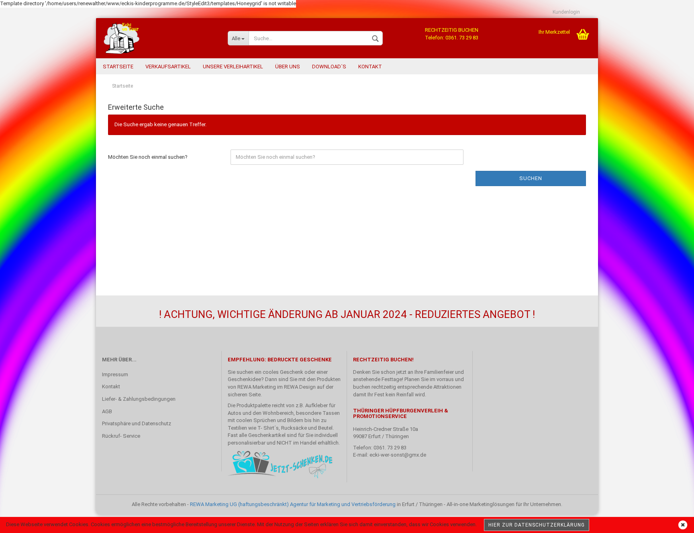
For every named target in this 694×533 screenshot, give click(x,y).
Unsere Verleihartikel (233, 67)
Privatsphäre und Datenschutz (136, 423)
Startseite (118, 67)
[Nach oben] (672, 521)
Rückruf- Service (121, 436)
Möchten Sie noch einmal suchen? (148, 157)
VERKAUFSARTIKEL (168, 67)
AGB (107, 411)
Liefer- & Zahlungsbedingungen (139, 399)
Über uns (287, 67)
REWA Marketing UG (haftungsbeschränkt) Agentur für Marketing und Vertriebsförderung (293, 504)
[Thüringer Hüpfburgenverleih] (159, 38)
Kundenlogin (566, 12)
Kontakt (370, 67)
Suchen (530, 178)
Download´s (329, 67)
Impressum (115, 374)
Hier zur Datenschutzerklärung (536, 525)
